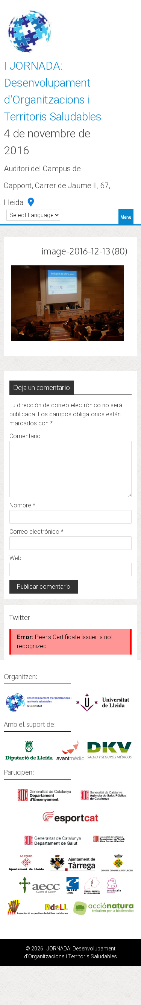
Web (15, 558)
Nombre (22, 505)
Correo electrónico (36, 531)
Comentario (25, 436)
